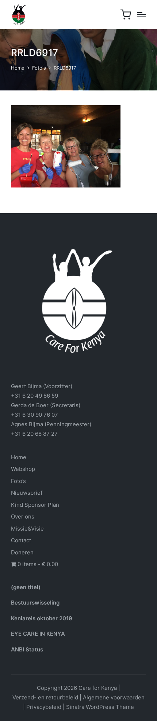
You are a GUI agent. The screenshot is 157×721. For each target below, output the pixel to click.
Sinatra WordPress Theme (100, 706)
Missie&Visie (27, 528)
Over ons (22, 516)
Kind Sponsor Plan (35, 504)
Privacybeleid (43, 706)
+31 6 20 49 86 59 (34, 395)
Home (18, 457)
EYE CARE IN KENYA (38, 633)
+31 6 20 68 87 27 (34, 433)
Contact (21, 540)
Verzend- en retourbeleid (45, 697)
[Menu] (141, 14)
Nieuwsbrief (26, 492)
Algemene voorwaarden (114, 697)
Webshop (23, 468)
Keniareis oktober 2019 (41, 618)
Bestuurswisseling (35, 602)
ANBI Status (27, 649)
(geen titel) (26, 587)
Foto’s (18, 480)
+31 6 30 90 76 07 (34, 414)
